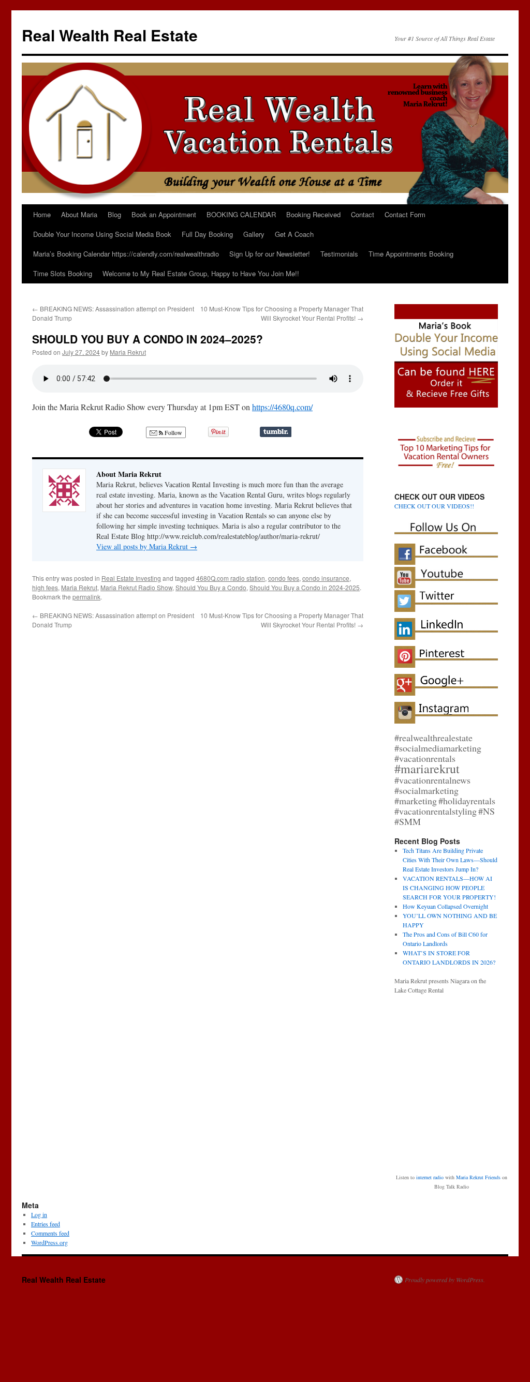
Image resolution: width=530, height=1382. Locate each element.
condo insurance (325, 578)
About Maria (79, 214)
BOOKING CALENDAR (241, 214)
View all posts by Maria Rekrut (146, 546)
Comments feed (50, 1233)
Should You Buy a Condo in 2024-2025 (304, 587)
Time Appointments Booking (411, 254)
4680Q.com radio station (230, 578)
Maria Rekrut (128, 352)
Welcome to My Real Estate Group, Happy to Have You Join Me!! (200, 273)
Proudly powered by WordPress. (445, 1279)
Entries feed (45, 1224)
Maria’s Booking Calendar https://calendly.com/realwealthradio (126, 254)
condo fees (283, 578)
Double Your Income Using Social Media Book (102, 234)
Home (42, 214)
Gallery (253, 234)
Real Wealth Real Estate (110, 35)
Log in (39, 1214)
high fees (45, 587)
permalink (86, 596)
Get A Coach (294, 234)
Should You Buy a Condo (210, 587)
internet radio (430, 1177)
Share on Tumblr (275, 432)
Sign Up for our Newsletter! (269, 254)
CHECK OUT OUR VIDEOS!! (434, 506)
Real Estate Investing (131, 578)
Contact (362, 214)
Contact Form (405, 214)
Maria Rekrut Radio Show (136, 587)
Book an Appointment (163, 214)
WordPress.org (49, 1242)
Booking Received (313, 214)
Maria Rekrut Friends (478, 1177)
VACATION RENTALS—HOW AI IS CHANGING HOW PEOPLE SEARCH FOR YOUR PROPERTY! (449, 887)
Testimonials (339, 254)
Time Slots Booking (62, 273)
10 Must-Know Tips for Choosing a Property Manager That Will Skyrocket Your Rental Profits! (281, 313)
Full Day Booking (207, 234)
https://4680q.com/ (282, 406)
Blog (114, 214)
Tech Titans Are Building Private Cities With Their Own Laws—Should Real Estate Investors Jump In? (450, 859)
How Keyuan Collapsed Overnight (445, 906)
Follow (172, 432)
